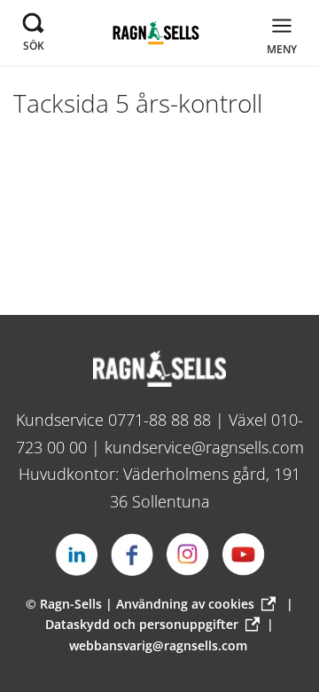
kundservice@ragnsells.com (204, 447)
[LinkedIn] (76, 554)
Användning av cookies (185, 603)
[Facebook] (132, 554)
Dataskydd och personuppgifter (141, 624)
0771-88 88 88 (159, 419)
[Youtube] (243, 554)
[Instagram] (188, 554)
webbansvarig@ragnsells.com (158, 645)
